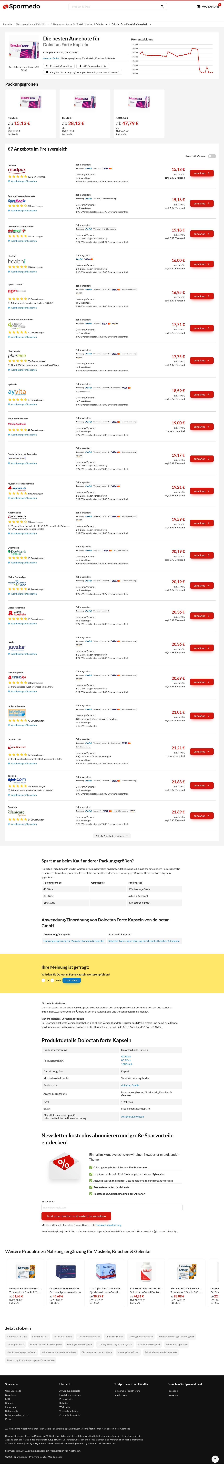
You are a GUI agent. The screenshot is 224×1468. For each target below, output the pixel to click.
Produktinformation (61, 66)
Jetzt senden (71, 980)
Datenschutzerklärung (108, 1225)
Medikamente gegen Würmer (21, 1352)
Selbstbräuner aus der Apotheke (161, 1352)
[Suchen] (161, 7)
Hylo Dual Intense (63, 1336)
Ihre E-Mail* (48, 1201)
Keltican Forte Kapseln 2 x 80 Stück (187, 1288)
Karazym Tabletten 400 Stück (146, 1288)
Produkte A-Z (66, 1399)
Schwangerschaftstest (128, 1352)
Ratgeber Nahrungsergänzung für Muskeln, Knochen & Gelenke (144, 940)
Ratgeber (64, 1402)
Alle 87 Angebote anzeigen (110, 836)
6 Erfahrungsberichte (94, 66)
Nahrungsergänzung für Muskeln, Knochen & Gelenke (73, 940)
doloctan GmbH (51, 58)
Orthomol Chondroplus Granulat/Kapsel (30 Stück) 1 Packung (66, 1288)
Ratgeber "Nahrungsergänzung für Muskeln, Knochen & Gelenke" (84, 72)
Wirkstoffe (64, 1407)
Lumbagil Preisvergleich (141, 1336)
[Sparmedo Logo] (21, 6)
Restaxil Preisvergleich (149, 1344)
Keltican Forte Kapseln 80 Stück (25, 1288)
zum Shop (199, 173)
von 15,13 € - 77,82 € (60, 52)
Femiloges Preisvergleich (79, 1344)
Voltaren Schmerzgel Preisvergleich (176, 1336)
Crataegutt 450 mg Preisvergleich (115, 1344)
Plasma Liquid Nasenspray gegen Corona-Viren (31, 1360)
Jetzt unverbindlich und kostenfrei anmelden (76, 1216)
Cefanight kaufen (15, 1344)
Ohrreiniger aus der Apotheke (96, 1352)
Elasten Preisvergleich (89, 1336)
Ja (47, 980)
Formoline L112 (40, 1336)
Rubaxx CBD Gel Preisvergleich (46, 1344)
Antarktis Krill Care (17, 1336)
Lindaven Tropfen (114, 1336)
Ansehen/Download (132, 1116)
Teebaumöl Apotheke (176, 1344)
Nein (58, 980)
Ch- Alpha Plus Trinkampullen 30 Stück (106, 1288)
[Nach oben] (215, 1459)
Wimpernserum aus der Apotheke (59, 1352)
